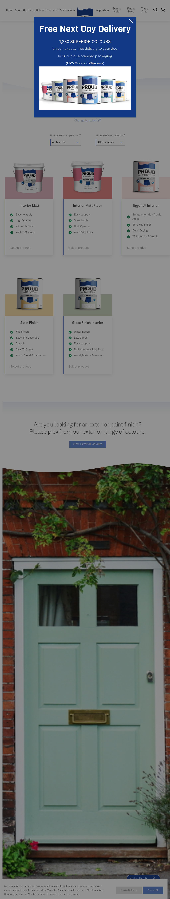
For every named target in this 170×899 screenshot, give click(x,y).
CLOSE (131, 21)
